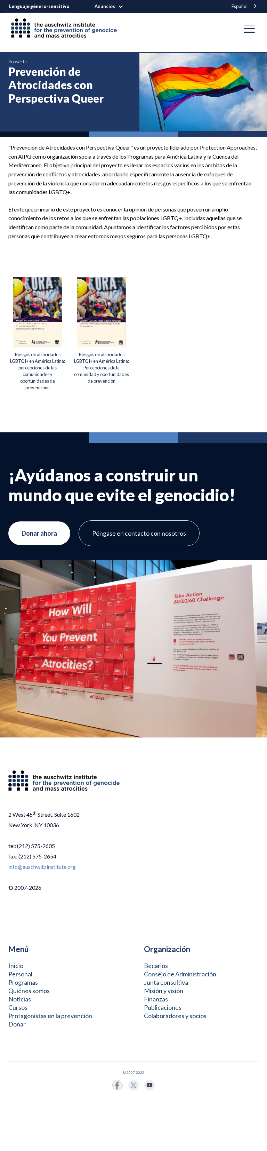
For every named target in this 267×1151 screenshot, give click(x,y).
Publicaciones (162, 1007)
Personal (20, 974)
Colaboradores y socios (175, 1016)
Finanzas (156, 999)
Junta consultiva (166, 982)
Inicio (15, 965)
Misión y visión (163, 990)
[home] (66, 29)
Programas (23, 982)
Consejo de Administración (180, 974)
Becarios (156, 965)
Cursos (17, 1007)
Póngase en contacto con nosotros (139, 533)
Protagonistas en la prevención (50, 1016)
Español (240, 6)
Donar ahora (39, 533)
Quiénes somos (29, 990)
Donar (17, 1024)
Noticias (19, 999)
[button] (112, 6)
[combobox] (244, 6)
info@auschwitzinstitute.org (42, 866)
